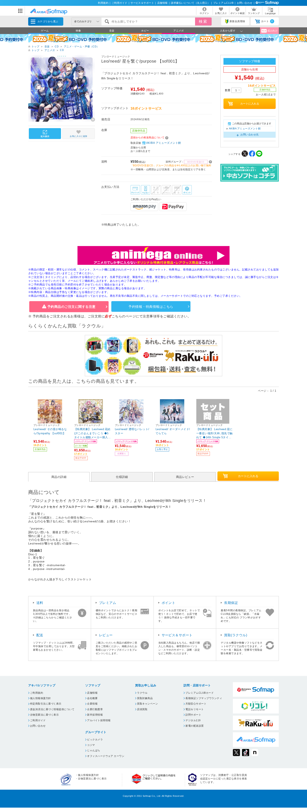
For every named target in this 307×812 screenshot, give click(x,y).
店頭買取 (142, 709)
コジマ (91, 745)
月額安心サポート (195, 703)
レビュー (106, 635)
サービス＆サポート (142, 2)
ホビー (145, 30)
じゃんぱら (93, 750)
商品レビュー (185, 477)
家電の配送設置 (194, 725)
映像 (78, 30)
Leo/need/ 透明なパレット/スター (132, 431)
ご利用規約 (36, 692)
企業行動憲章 (95, 709)
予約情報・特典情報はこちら (150, 306)
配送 (39, 635)
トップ (35, 46)
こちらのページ (124, 316)
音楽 (111, 30)
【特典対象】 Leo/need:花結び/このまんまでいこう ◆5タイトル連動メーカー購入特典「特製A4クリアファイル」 (92, 433)
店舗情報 (162, 2)
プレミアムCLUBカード (199, 692)
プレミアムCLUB (223, 2)
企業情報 (92, 703)
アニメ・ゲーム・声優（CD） (81, 46)
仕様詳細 (122, 477)
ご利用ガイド (119, 2)
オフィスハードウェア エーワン (105, 756)
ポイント (168, 603)
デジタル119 (192, 720)
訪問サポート (193, 714)
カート (267, 21)
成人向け (270, 30)
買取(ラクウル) (235, 635)
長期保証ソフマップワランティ (203, 698)
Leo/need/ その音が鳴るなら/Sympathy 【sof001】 (50, 431)
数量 (228, 90)
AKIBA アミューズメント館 (163, 142)
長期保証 (231, 603)
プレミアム (107, 603)
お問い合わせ (244, 2)
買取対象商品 (145, 698)
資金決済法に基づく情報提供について (52, 709)
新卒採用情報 (95, 714)
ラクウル (142, 692)
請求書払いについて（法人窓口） (190, 2)
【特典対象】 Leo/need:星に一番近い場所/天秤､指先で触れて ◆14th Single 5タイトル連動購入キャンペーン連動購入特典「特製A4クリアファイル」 (214, 433)
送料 (39, 603)
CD (57, 46)
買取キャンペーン (147, 703)
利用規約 (103, 2)
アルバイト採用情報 (98, 720)
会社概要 (92, 698)
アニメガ (178, 30)
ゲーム (45, 30)
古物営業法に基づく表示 (44, 714)
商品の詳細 (58, 477)
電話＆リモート (194, 709)
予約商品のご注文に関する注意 (71, 306)
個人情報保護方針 (40, 698)
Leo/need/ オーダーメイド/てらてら (173, 431)
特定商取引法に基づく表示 (45, 703)
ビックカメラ (95, 739)
